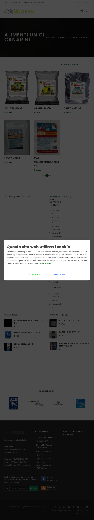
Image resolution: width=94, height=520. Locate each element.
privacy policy (45, 263)
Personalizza (59, 274)
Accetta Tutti (35, 274)
